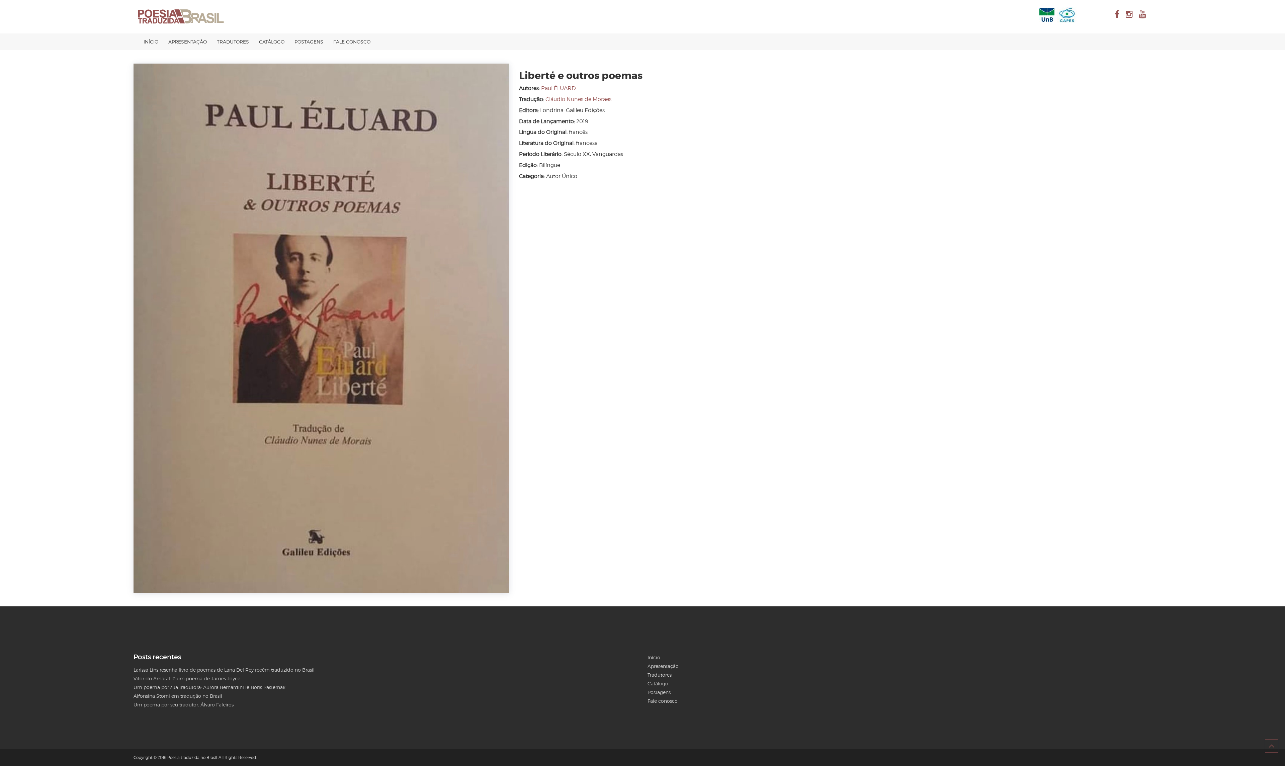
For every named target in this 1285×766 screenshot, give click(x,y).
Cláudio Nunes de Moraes (578, 99)
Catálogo (271, 42)
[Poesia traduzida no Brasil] (181, 17)
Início (151, 42)
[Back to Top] (1271, 746)
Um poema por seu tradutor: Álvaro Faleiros (184, 704)
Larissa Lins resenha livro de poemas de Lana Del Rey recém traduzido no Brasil (224, 670)
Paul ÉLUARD (558, 88)
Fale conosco (351, 42)
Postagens (308, 42)
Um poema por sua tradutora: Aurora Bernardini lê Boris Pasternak (209, 687)
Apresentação (187, 42)
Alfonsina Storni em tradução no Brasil (178, 696)
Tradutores (233, 42)
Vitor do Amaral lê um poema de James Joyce (187, 678)
